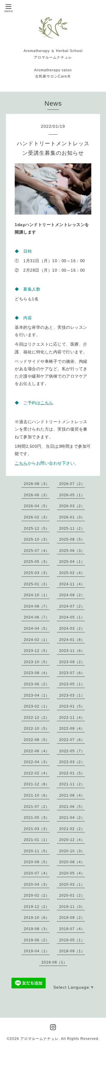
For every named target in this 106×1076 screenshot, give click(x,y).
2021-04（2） (72, 818)
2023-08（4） (36, 673)
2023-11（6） (72, 651)
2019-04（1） (36, 951)
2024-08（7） (36, 606)
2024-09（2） (72, 595)
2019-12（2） (36, 907)
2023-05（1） (72, 684)
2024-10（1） (36, 595)
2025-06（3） (72, 551)
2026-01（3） (72, 517)
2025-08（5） (72, 539)
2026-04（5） (36, 506)
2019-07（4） (72, 929)
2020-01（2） (72, 895)
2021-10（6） (36, 795)
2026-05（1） (72, 495)
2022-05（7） (72, 751)
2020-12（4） (72, 840)
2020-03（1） (72, 884)
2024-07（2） (72, 606)
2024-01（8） (72, 640)
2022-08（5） (36, 740)
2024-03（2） (72, 628)
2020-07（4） (36, 873)
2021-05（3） (36, 818)
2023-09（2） (72, 662)
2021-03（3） (36, 829)
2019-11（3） (72, 907)
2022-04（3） (36, 762)
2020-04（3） (36, 884)
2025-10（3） (36, 539)
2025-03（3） (36, 573)
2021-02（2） (72, 829)
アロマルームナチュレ (39, 1039)
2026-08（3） (36, 484)
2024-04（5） (36, 628)
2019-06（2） (36, 940)
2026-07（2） (72, 484)
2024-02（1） (36, 640)
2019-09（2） (72, 918)
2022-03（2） (72, 762)
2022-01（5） (72, 773)
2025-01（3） (36, 584)
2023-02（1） (36, 706)
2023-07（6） (72, 673)
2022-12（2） (36, 718)
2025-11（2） (72, 528)
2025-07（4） (36, 551)
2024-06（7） (36, 617)
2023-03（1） (72, 695)
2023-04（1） (36, 695)
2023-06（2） (36, 684)
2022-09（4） (72, 729)
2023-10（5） (36, 662)
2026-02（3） (36, 517)
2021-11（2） (72, 784)
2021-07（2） (36, 807)
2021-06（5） (72, 807)
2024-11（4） (72, 584)
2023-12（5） (36, 651)
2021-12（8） (36, 784)
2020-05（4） (72, 873)
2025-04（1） (72, 562)
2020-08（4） (72, 862)
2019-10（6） (36, 918)
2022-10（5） (36, 729)
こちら (46, 402)
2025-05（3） (36, 562)
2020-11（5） (36, 851)
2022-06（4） (36, 751)
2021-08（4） (72, 795)
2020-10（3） (72, 851)
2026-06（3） (36, 495)
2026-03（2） (72, 506)
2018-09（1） (72, 951)
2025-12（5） (36, 528)
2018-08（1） (54, 962)
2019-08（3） (36, 929)
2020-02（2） (36, 895)
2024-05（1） (72, 617)
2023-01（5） (72, 706)
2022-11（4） (72, 718)
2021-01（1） (36, 840)
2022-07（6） (72, 740)
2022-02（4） (36, 773)
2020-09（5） (36, 862)
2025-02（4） (72, 573)
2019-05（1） (72, 940)
